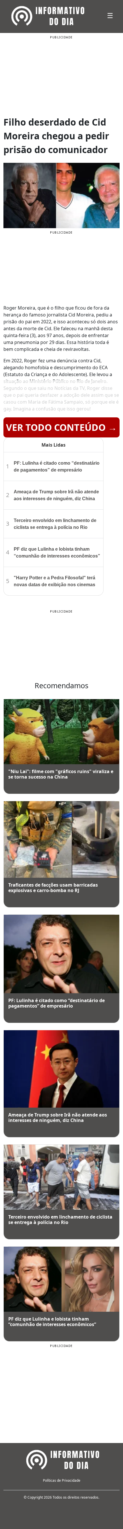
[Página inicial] (61, 1459)
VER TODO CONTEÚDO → (61, 427)
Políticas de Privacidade (61, 1480)
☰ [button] (110, 15)
